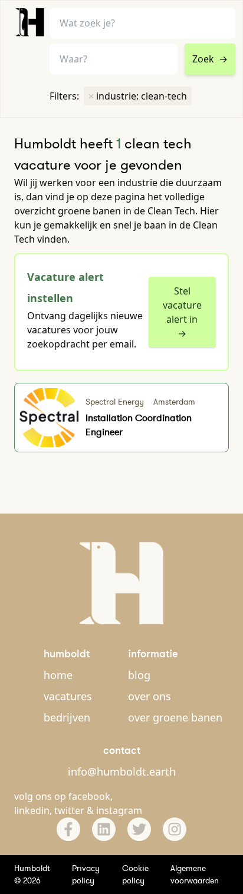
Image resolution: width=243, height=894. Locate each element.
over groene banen (175, 717)
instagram (119, 810)
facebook (89, 796)
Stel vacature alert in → (182, 312)
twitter (69, 810)
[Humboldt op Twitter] (139, 829)
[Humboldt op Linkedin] (104, 829)
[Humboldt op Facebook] (68, 829)
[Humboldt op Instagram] (174, 829)
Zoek (210, 58)
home (58, 675)
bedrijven (67, 717)
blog (139, 675)
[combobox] (114, 59)
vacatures (68, 696)
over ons (149, 696)
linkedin (32, 810)
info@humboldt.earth (122, 771)
